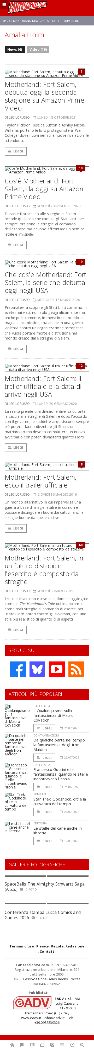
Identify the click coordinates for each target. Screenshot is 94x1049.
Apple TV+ (54, 21)
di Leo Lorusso (17, 117)
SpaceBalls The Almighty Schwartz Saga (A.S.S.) (45, 886)
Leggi (18, 151)
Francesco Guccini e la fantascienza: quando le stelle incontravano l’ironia (60, 774)
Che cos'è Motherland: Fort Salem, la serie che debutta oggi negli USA (45, 282)
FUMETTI (39, 794)
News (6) (14, 49)
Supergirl (71, 21)
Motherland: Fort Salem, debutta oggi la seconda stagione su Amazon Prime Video (44, 96)
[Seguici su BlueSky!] (37, 669)
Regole (57, 946)
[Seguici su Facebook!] (18, 669)
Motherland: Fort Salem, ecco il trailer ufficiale (41, 481)
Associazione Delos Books (46, 979)
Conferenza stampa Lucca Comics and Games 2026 (43, 914)
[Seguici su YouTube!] (57, 669)
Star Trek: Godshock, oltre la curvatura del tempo (59, 801)
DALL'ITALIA (41, 705)
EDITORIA (40, 823)
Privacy (42, 946)
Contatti (48, 951)
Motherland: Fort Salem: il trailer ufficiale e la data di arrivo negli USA (43, 386)
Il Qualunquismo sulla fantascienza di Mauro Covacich (53, 715)
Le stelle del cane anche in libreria (57, 830)
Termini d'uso (21, 946)
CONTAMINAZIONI (46, 735)
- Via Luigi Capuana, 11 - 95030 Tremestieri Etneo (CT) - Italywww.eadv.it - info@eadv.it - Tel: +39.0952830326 (50, 1010)
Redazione (75, 946)
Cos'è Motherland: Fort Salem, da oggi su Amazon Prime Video (44, 188)
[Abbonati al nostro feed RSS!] (76, 669)
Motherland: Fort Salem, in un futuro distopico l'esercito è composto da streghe (44, 569)
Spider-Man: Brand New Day (24, 21)
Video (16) (38, 49)
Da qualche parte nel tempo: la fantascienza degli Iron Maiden (59, 744)
